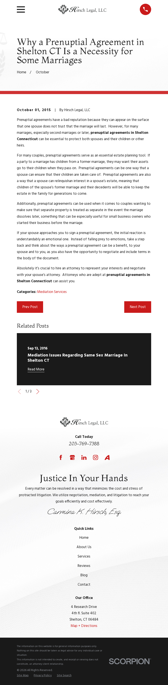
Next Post (138, 307)
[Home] (82, 9)
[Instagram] (95, 457)
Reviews (83, 566)
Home (84, 538)
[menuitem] (23, 675)
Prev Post (30, 307)
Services (84, 556)
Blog (84, 575)
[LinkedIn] (83, 457)
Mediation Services (52, 292)
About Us (84, 547)
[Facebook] (60, 457)
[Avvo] (107, 457)
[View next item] (37, 391)
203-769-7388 (84, 444)
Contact (84, 585)
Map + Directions (84, 626)
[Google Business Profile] (72, 457)
